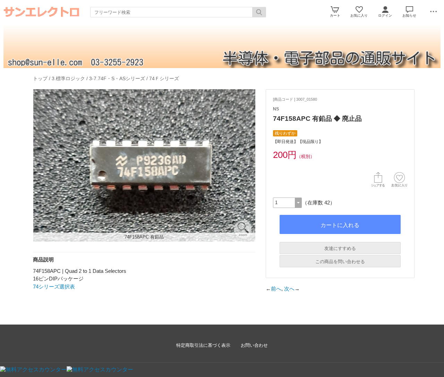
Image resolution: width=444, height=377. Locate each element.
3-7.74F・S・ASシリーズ (117, 78)
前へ (276, 289)
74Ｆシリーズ (164, 78)
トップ (40, 78)
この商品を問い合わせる (340, 261)
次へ (289, 289)
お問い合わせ (254, 345)
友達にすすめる (340, 248)
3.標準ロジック (68, 78)
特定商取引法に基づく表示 (203, 345)
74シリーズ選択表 (54, 287)
